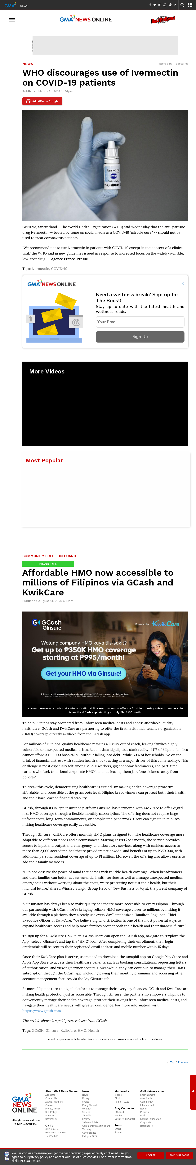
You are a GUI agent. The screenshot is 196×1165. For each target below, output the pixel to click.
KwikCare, (69, 1030)
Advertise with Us (54, 1101)
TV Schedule (51, 1136)
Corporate (145, 1122)
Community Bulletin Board (96, 1125)
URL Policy (51, 1112)
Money (85, 1098)
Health (93, 1030)
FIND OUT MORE (179, 1155)
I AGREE (151, 1155)
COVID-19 (59, 268)
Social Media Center (125, 1118)
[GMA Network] (10, 4)
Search (118, 1129)
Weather (86, 1108)
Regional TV (146, 1125)
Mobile (118, 1115)
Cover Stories (89, 1132)
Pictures (144, 1112)
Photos (118, 1098)
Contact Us (51, 1098)
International (147, 1105)
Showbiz (86, 1115)
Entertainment (147, 1094)
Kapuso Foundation (150, 1119)
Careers (49, 1105)
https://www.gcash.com (41, 1011)
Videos (118, 1094)
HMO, (83, 1030)
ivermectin (40, 268)
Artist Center (146, 1098)
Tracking (86, 1129)
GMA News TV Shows (55, 1132)
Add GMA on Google (42, 101)
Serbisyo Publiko (91, 1122)
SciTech (86, 1112)
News (24, 6)
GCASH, (39, 1030)
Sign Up (140, 337)
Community (146, 1101)
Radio (143, 1108)
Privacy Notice (52, 1108)
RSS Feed (119, 1111)
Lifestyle (86, 1119)
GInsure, (53, 1030)
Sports (85, 1101)
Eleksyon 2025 (89, 1136)
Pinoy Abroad (89, 1105)
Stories (118, 1132)
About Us (50, 1094)
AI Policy (49, 1115)
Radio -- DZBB (122, 1101)
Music (143, 1115)
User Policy (51, 1119)
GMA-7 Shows (52, 1129)
